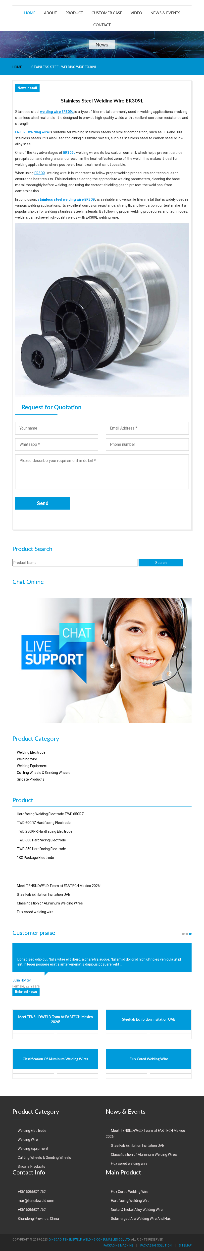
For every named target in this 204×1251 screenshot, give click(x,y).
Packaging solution (156, 1245)
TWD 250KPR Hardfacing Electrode (44, 831)
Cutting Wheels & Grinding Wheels (43, 773)
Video (136, 13)
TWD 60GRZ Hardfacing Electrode (44, 823)
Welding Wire (27, 759)
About (50, 13)
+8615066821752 (32, 1192)
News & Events (165, 13)
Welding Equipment (32, 766)
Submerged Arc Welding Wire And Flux (141, 1219)
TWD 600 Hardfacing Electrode (41, 840)
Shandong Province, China (38, 1219)
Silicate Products (31, 779)
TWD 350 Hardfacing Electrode (41, 849)
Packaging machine (118, 1245)
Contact (102, 25)
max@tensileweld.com (36, 1201)
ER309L (67, 112)
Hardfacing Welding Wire (130, 1201)
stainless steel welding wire (61, 199)
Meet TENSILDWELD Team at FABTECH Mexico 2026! (59, 886)
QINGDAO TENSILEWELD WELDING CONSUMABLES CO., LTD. (89, 1239)
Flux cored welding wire (35, 912)
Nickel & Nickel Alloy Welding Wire (137, 1210)
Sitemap (185, 1245)
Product (74, 13)
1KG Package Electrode (35, 858)
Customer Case (107, 13)
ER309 (39, 173)
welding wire (50, 112)
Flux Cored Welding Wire (129, 1192)
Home (30, 13)
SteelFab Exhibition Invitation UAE (43, 894)
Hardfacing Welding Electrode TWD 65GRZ (50, 814)
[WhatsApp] (102, 660)
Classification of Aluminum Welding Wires (50, 903)
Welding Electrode (31, 752)
